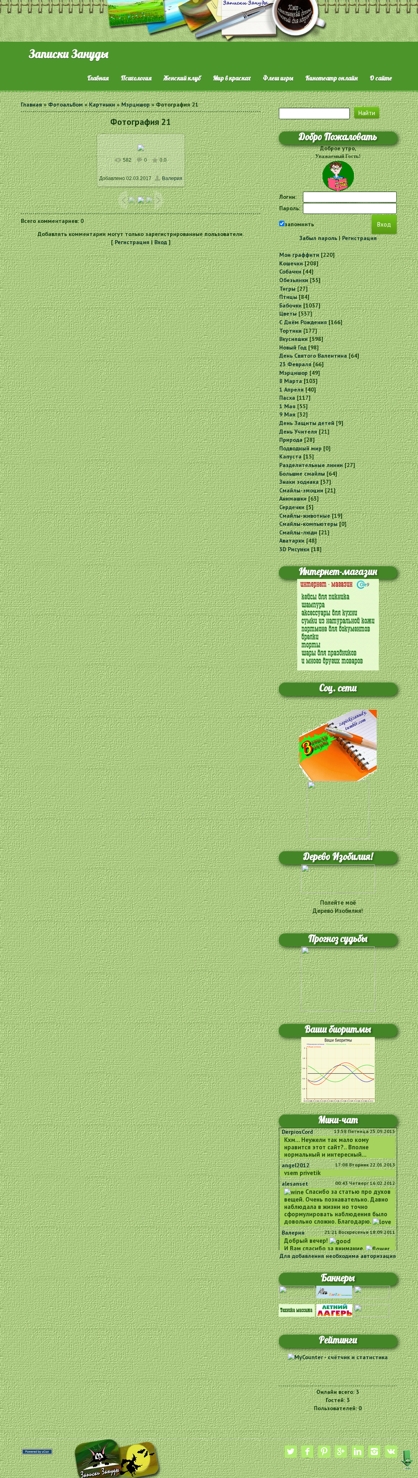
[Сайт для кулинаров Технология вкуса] (372, 1291)
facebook (307, 1451)
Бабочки (290, 305)
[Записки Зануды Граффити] (338, 809)
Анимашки (293, 498)
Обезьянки (293, 280)
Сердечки (292, 507)
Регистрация (132, 242)
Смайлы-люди (298, 532)
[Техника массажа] (297, 1309)
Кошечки (291, 263)
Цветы (288, 313)
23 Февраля (295, 364)
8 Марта (290, 381)
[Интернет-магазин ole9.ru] (338, 624)
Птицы (288, 296)
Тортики (290, 330)
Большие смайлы (302, 473)
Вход (160, 242)
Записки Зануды (68, 54)
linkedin (357, 1451)
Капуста (290, 456)
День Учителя (298, 431)
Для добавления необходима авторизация (338, 1256)
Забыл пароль (318, 238)
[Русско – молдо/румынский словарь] (297, 1291)
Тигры (287, 288)
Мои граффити (299, 254)
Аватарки (292, 540)
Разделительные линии (311, 465)
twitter (291, 1451)
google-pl (341, 1451)
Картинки (102, 104)
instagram (374, 1451)
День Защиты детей (306, 423)
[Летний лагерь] (334, 1309)
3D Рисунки (294, 549)
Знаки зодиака (299, 481)
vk (391, 1451)
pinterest (324, 1451)
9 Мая (287, 414)
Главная (31, 104)
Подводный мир (300, 448)
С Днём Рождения (303, 322)
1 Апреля (291, 389)
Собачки (290, 271)
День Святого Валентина (313, 355)
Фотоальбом (65, 104)
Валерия (172, 178)
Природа (290, 439)
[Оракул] (372, 1309)
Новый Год (293, 347)
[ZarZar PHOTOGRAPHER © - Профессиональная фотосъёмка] (334, 1291)
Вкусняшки (293, 339)
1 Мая (287, 406)
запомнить (299, 224)
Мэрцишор (135, 104)
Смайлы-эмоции (301, 490)
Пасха (287, 397)
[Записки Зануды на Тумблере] (338, 744)
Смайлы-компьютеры (308, 524)
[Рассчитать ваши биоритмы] (338, 1069)
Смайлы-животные (304, 515)
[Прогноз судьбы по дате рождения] (338, 978)
